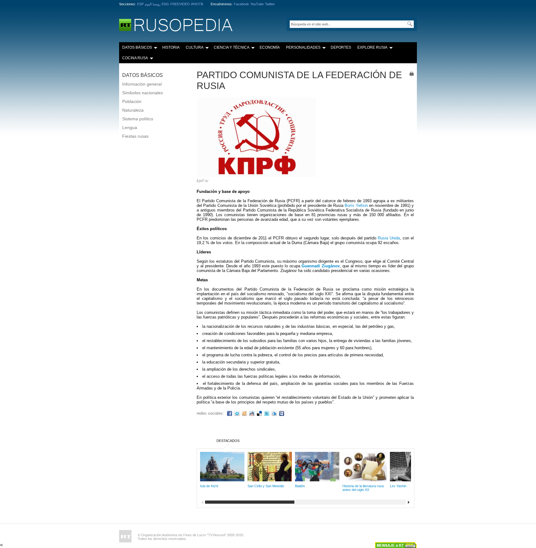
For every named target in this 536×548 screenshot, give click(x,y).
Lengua (129, 127)
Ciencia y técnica (231, 47)
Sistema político (137, 118)
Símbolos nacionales (142, 92)
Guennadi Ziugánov (321, 266)
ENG (165, 4)
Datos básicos (137, 47)
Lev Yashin (398, 486)
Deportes (341, 47)
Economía (270, 47)
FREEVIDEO (180, 4)
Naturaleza (133, 110)
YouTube (257, 4)
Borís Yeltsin (356, 205)
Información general (142, 84)
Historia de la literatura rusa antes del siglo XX (363, 488)
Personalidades (303, 47)
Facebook (241, 4)
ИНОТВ (197, 4)
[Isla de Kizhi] (222, 479)
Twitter (270, 4)
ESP (140, 4)
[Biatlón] (317, 479)
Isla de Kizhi (209, 486)
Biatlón (300, 486)
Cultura (194, 47)
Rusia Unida (389, 238)
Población (131, 101)
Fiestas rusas (135, 136)
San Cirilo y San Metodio (266, 486)
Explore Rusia (372, 47)
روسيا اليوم (152, 4)
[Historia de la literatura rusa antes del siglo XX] (364, 479)
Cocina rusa (135, 58)
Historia (171, 47)
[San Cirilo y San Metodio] (270, 479)
